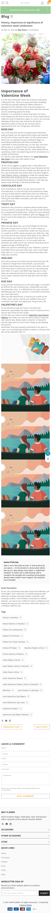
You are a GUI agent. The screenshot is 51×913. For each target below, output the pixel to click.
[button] (47, 464)
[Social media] (47, 458)
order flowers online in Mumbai (14, 175)
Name (4, 748)
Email (4, 759)
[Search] (7, 3)
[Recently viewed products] (47, 453)
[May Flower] (25, 3)
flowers (42, 214)
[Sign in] (42, 3)
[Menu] (3, 3)
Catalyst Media (25, 905)
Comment (5, 769)
